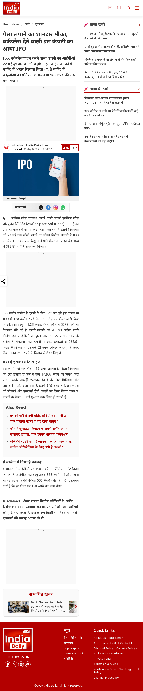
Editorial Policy (103, 648)
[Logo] (18, 640)
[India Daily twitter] (41, 207)
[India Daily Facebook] (48, 207)
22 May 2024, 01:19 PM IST (32, 149)
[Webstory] (119, 8)
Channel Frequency (106, 678)
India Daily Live (37, 146)
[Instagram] (21, 664)
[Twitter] (14, 664)
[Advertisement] (41, 115)
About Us (100, 638)
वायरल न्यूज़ (70, 654)
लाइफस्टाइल (70, 648)
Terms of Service (105, 664)
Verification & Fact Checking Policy (112, 671)
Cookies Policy (125, 648)
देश (65, 638)
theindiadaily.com (21, 507)
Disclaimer (116, 638)
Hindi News (11, 25)
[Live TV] (110, 8)
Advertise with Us (105, 643)
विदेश (73, 638)
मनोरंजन (68, 643)
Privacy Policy (103, 659)
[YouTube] (28, 664)
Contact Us (127, 643)
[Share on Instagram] (55, 207)
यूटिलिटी (39, 25)
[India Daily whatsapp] (63, 207)
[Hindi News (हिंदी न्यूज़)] (11, 8)
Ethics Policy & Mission (108, 654)
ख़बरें (27, 25)
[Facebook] (7, 664)
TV (73, 148)
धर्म (81, 654)
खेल (82, 638)
